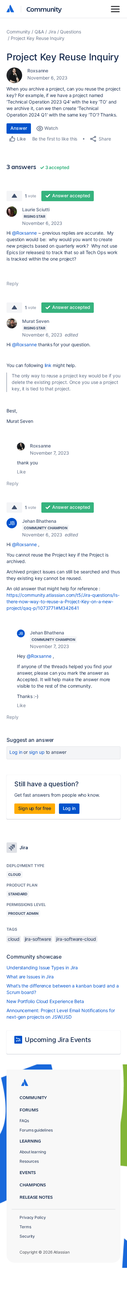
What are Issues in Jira (30, 976)
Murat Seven (35, 321)
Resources (29, 1161)
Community (44, 9)
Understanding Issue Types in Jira (42, 967)
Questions (70, 31)
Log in (15, 752)
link (48, 365)
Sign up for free (34, 808)
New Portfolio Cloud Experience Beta (45, 1001)
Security (27, 1236)
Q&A (39, 31)
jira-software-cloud (76, 939)
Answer (18, 128)
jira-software (38, 939)
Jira (52, 31)
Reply (13, 283)
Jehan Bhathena (39, 521)
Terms (25, 1226)
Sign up (36, 752)
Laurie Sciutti (35, 209)
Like (21, 471)
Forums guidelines (36, 1130)
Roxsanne (37, 70)
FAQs (24, 1120)
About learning (33, 1151)
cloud (14, 939)
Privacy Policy (33, 1217)
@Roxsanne (24, 233)
